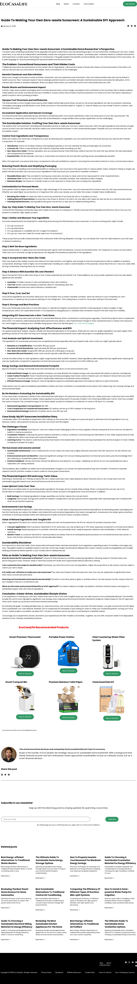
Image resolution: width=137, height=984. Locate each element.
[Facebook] (126, 962)
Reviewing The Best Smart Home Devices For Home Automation (14, 892)
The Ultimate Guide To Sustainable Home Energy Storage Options (49, 860)
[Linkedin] (136, 962)
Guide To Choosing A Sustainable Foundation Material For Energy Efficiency (120, 860)
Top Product (89, 4)
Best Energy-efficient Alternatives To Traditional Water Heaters (15, 860)
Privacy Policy (46, 972)
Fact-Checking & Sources (125, 972)
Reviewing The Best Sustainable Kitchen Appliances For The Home (49, 923)
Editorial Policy (105, 965)
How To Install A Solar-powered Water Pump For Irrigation (118, 892)
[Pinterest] (133, 962)
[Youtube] (136, 966)
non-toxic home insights (84, 323)
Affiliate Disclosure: (74, 972)
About (66, 4)
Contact (76, 4)
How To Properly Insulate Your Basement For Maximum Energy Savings (85, 860)
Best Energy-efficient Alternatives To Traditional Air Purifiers (84, 923)
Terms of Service (105, 972)
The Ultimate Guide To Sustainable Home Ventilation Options (116, 923)
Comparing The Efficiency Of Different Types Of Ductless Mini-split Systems (85, 892)
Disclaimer (59, 972)
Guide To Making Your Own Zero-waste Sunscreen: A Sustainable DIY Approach (62, 20)
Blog (58, 4)
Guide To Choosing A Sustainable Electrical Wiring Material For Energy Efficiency (16, 923)
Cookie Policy (90, 972)
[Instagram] (129, 962)
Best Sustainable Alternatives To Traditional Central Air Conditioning (50, 892)
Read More (5, 876)
